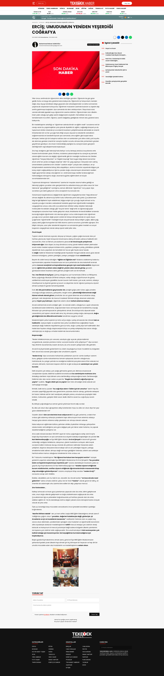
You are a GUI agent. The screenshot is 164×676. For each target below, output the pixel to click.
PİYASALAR (69, 660)
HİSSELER (68, 654)
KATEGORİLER (37, 642)
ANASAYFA (35, 22)
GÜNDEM (41, 8)
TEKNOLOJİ (99, 8)
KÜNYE (84, 665)
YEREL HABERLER (52, 8)
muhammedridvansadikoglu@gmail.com (50, 45)
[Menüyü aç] (34, 3)
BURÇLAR (68, 646)
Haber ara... (41, 3)
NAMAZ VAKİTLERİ (53, 660)
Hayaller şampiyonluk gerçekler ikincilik (116, 82)
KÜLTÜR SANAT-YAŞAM (38, 652)
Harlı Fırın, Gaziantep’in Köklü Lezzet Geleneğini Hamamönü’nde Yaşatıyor (115, 60)
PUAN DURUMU (86, 660)
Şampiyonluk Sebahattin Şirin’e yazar (116, 71)
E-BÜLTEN (103, 642)
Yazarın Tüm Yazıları (93, 44)
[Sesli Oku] (114, 37)
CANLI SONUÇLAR (71, 649)
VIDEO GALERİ (121, 8)
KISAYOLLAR (71, 642)
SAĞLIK (90, 8)
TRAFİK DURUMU (36, 662)
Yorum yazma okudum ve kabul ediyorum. (51, 614)
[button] (37, 17)
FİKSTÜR (84, 649)
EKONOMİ (70, 8)
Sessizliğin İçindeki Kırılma (114, 77)
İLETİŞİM (68, 667)
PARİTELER (85, 657)
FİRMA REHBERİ (70, 652)
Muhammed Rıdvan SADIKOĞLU (49, 44)
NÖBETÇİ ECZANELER (54, 662)
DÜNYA (62, 8)
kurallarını (46, 614)
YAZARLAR (41, 22)
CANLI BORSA (86, 646)
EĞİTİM (83, 8)
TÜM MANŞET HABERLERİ (72, 662)
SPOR (77, 8)
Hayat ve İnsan (110, 48)
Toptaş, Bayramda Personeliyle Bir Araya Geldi (57, 18)
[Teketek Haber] (82, 3)
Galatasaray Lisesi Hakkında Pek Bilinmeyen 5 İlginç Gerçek (116, 65)
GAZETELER (69, 665)
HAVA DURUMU (86, 652)
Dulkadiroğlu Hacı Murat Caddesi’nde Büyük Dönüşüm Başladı (115, 54)
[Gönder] (130, 648)
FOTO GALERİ (109, 8)
